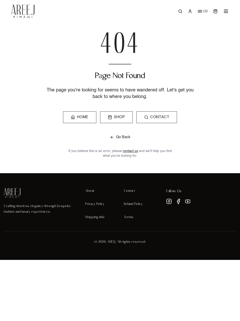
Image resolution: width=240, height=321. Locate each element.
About (89, 191)
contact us (130, 151)
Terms (128, 217)
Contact (129, 191)
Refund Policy (133, 204)
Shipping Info (95, 217)
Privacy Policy (94, 204)
